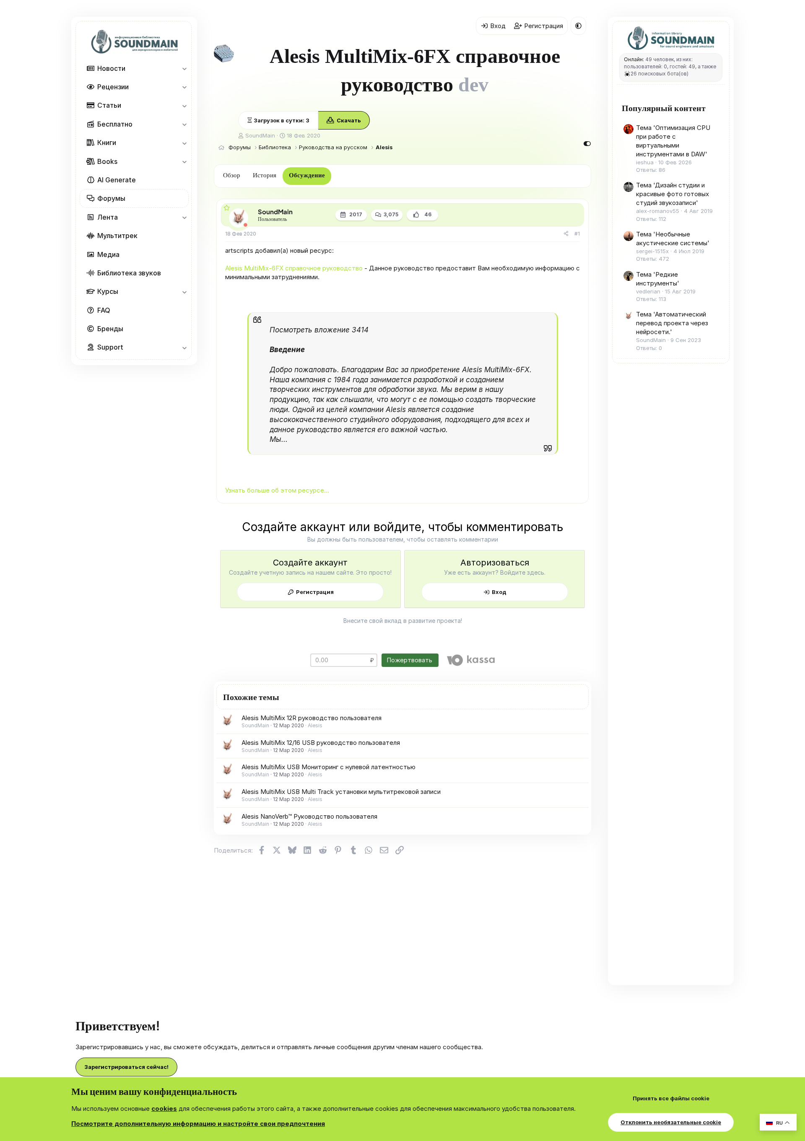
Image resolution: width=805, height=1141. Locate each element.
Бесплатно (114, 124)
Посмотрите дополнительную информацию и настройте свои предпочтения (198, 1124)
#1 (577, 234)
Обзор (231, 175)
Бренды (110, 328)
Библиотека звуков (129, 273)
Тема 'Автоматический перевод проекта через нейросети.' (672, 323)
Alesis (315, 725)
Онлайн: (634, 59)
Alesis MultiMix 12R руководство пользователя (312, 718)
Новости (111, 68)
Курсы (107, 291)
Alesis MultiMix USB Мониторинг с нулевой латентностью (328, 767)
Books (107, 161)
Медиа (108, 254)
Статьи (109, 105)
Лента (107, 217)
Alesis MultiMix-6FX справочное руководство (294, 268)
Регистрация (315, 592)
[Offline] (245, 225)
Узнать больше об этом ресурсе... (277, 490)
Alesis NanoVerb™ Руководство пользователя (309, 816)
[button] (184, 68)
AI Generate (116, 180)
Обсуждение (307, 175)
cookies (164, 1108)
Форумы (111, 198)
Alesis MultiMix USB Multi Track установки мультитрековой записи (341, 792)
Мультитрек (117, 235)
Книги (106, 142)
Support (110, 347)
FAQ (103, 310)
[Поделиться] (566, 234)
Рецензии (113, 87)
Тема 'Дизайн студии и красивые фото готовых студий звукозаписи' (672, 194)
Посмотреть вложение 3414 (319, 330)
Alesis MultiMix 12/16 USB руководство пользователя (321, 743)
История (264, 175)
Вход (499, 592)
